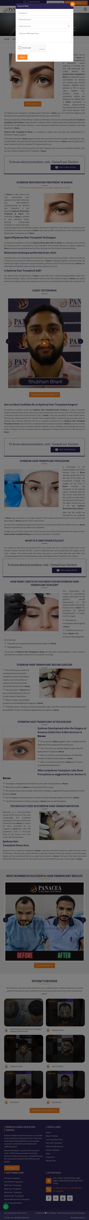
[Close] (72, 4)
